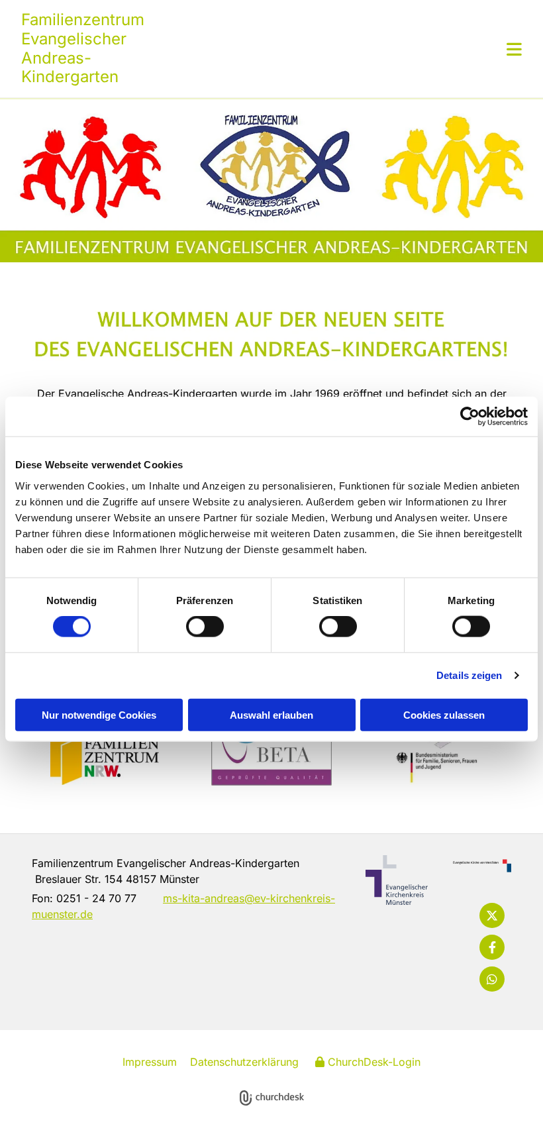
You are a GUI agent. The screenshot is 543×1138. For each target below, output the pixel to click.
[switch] (205, 626)
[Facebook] (492, 947)
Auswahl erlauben (271, 714)
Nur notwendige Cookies (99, 714)
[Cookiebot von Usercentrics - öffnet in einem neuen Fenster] (470, 417)
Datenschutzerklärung (244, 1061)
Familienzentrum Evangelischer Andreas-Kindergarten (82, 48)
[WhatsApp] (492, 979)
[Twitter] (492, 915)
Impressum (150, 1061)
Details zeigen (469, 675)
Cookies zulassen (444, 714)
